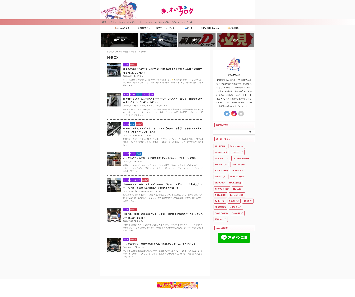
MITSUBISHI (222, 188)
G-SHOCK (238, 164)
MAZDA (235, 182)
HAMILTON (221, 170)
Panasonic (237, 195)
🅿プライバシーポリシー (166, 28)
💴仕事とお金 (233, 28)
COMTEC (237, 152)
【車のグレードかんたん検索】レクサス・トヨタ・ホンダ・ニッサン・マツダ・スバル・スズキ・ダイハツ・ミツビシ (121, 22)
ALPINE (220, 146)
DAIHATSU (142, 191)
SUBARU (220, 207)
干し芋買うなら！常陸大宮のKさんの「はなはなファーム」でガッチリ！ (159, 243)
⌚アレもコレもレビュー (211, 28)
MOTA (237, 188)
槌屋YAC (220, 219)
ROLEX (234, 201)
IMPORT (220, 176)
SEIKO (248, 201)
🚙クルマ (188, 28)
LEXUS (220, 182)
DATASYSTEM (241, 158)
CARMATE (141, 106)
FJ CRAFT (142, 135)
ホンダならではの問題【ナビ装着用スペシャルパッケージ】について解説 (159, 158)
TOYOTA (163, 106)
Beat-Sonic (236, 146)
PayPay (220, 201)
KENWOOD (237, 176)
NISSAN (220, 195)
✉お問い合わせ (144, 28)
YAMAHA (237, 213)
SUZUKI (156, 106)
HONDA (140, 76)
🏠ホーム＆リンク (122, 28)
